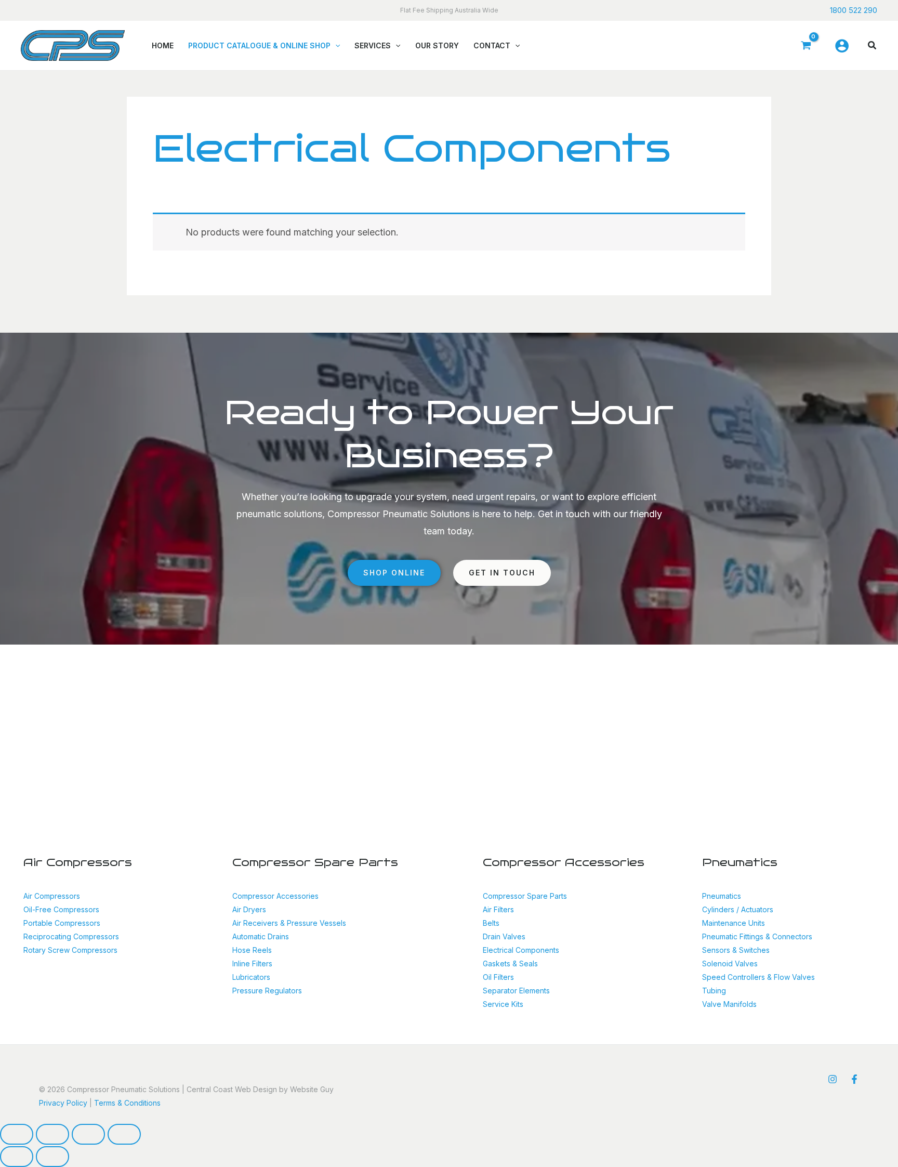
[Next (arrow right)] (52, 1156)
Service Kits (503, 1004)
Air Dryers (249, 909)
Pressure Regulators (267, 990)
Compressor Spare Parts (525, 895)
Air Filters (498, 909)
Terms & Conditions (127, 1102)
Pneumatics (721, 895)
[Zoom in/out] (16, 1134)
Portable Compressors (61, 923)
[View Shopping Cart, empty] (805, 45)
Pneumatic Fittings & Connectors (757, 936)
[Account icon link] (842, 45)
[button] (335, 46)
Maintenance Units (733, 923)
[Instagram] (832, 1079)
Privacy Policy (63, 1102)
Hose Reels (252, 950)
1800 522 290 (853, 10)
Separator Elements (516, 990)
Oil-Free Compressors (61, 909)
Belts (491, 923)
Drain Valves (504, 936)
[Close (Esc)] (124, 1134)
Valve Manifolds (729, 1004)
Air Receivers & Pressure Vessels (289, 923)
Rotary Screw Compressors (70, 950)
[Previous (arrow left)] (16, 1156)
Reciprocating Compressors (71, 936)
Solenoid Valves (730, 963)
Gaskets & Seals (510, 963)
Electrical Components (521, 950)
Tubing (714, 990)
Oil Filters (498, 977)
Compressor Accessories (275, 895)
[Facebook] (854, 1079)
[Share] (88, 1134)
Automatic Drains (260, 936)
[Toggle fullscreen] (52, 1134)
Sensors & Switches (736, 950)
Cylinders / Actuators (737, 909)
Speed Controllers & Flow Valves (758, 977)
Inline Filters (252, 963)
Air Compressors (51, 895)
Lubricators (251, 977)
